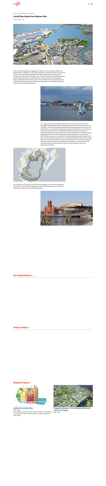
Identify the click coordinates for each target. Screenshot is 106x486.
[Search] (89, 4)
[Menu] (92, 4)
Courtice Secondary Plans (23, 408)
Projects (15, 13)
